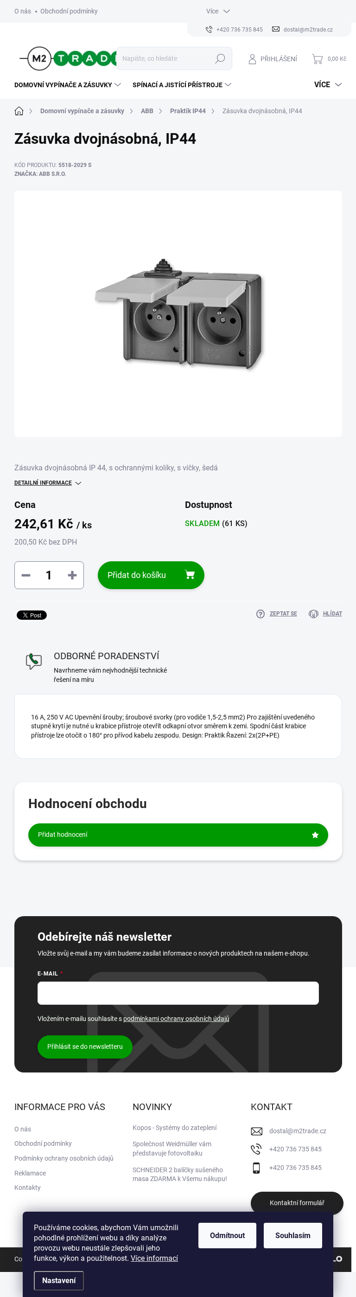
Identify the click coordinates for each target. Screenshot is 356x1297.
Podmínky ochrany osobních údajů (64, 1158)
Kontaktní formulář (297, 1203)
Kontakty (27, 1187)
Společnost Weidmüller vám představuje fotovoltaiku (172, 1148)
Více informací (154, 1258)
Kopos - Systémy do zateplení (174, 1127)
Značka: (40, 174)
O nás (22, 11)
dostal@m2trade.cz (297, 1131)
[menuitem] (68, 85)
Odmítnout (227, 1235)
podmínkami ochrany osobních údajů (176, 1018)
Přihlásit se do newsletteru (85, 1046)
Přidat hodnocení (62, 834)
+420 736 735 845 (295, 1149)
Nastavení (59, 1280)
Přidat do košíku (137, 575)
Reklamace (30, 1173)
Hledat (219, 58)
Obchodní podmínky (69, 11)
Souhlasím (293, 1235)
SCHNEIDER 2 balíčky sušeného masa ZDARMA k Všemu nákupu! (180, 1174)
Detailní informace (43, 483)
